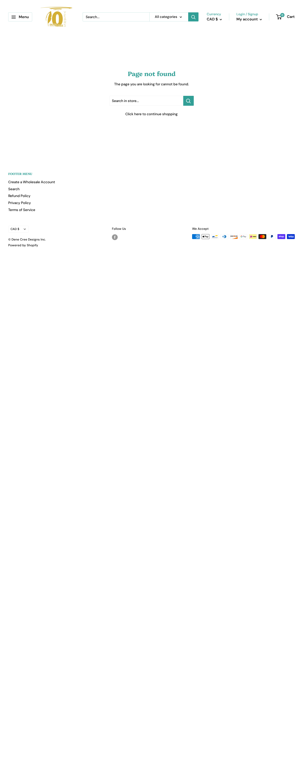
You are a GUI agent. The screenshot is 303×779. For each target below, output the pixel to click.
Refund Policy (19, 196)
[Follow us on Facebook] (115, 237)
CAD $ (15, 229)
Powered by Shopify (23, 245)
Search (14, 189)
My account (247, 19)
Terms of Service (21, 210)
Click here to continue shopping (151, 114)
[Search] (193, 17)
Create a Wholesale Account (31, 182)
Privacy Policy (19, 203)
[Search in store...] (188, 101)
